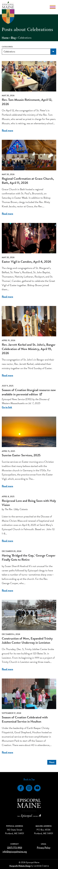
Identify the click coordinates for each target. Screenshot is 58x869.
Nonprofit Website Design (20, 865)
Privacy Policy (43, 847)
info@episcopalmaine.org (15, 851)
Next (51, 762)
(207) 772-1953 (14, 847)
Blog (13, 38)
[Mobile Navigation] (53, 7)
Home (5, 38)
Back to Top (29, 779)
